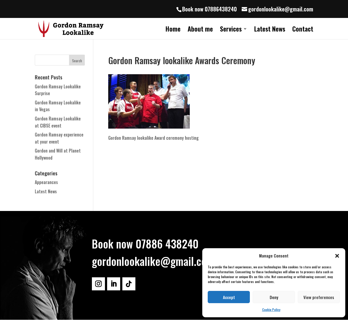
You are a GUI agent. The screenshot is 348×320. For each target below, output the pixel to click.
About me (200, 30)
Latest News (269, 30)
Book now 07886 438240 (145, 243)
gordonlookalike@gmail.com (153, 261)
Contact (302, 30)
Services (231, 30)
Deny (274, 297)
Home (173, 30)
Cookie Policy (271, 309)
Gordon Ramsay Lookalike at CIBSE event (58, 122)
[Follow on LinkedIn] (113, 283)
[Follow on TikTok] (128, 283)
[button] (337, 256)
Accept (229, 297)
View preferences (318, 297)
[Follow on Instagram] (98, 283)
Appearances (46, 182)
